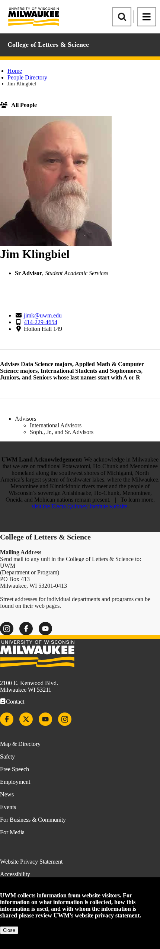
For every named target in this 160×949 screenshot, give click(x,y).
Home (14, 71)
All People (24, 105)
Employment (15, 782)
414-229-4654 (40, 322)
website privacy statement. (108, 915)
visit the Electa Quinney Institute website (79, 506)
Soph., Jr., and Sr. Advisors (61, 432)
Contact (15, 701)
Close (9, 930)
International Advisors (55, 425)
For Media (12, 832)
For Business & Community (33, 819)
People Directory (27, 77)
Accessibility (15, 874)
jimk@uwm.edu (43, 315)
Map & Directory (20, 744)
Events (8, 807)
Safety (7, 756)
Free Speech (14, 769)
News (7, 794)
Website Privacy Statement (31, 861)
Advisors (25, 418)
